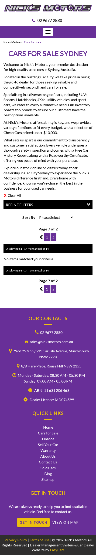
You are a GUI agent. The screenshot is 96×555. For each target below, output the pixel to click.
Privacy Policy (16, 540)
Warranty (48, 450)
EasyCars (57, 550)
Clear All (14, 195)
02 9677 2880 (49, 20)
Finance (48, 439)
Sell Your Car (48, 444)
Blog (48, 473)
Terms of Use (40, 540)
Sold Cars (48, 468)
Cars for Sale (32, 42)
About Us (48, 456)
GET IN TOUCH (33, 522)
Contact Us (48, 462)
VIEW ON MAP (65, 522)
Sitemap (48, 479)
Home (48, 427)
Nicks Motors (12, 42)
